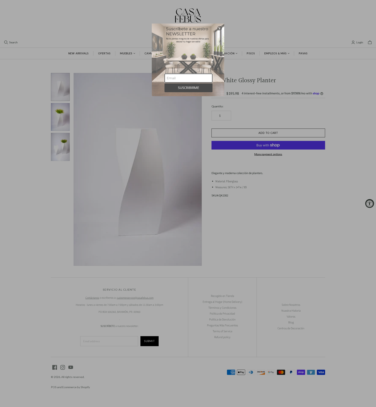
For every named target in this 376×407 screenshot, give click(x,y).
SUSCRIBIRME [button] (188, 87)
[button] (219, 28)
